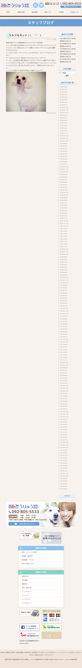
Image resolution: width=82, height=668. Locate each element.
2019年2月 (63, 303)
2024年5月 (63, 154)
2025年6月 (63, 120)
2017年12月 (64, 339)
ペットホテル (26, 599)
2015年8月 (63, 396)
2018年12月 (64, 308)
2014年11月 (64, 414)
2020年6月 (63, 264)
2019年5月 (63, 295)
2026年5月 (63, 94)
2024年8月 (63, 146)
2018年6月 (63, 324)
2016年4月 (63, 375)
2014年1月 (63, 440)
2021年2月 (63, 244)
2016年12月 (64, 362)
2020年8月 (63, 259)
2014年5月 (63, 429)
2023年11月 (64, 169)
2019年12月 (64, 277)
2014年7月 (63, 424)
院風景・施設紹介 (27, 556)
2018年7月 (63, 321)
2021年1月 (63, 246)
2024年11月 (64, 138)
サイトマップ (49, 655)
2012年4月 (63, 486)
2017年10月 (64, 342)
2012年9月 (63, 478)
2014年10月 (64, 416)
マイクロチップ (26, 603)
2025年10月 (64, 112)
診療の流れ (25, 576)
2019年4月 (63, 298)
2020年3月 (63, 272)
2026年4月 (63, 97)
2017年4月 (63, 355)
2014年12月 (64, 411)
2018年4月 (63, 329)
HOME (8, 12)
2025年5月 (63, 123)
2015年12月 (64, 386)
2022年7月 (63, 203)
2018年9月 (63, 316)
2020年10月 (64, 254)
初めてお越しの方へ (28, 563)
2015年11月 (64, 388)
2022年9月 (63, 197)
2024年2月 (63, 161)
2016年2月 (63, 380)
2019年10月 (64, 282)
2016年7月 (63, 370)
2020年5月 (63, 267)
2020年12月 (64, 249)
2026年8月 (63, 87)
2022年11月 (64, 192)
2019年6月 (63, 293)
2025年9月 (63, 115)
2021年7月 (63, 233)
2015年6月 (63, 401)
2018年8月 (63, 318)
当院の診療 (35, 12)
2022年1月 (63, 218)
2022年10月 (64, 195)
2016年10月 (64, 365)
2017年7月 (63, 347)
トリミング (25, 595)
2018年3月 (63, 331)
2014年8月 (63, 422)
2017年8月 (63, 344)
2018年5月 (63, 326)
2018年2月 (63, 334)
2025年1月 (63, 133)
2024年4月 (63, 156)
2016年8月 (63, 367)
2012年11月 (64, 473)
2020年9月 (63, 257)
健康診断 (24, 584)
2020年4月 (63, 270)
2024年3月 (63, 159)
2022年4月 (63, 210)
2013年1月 (63, 470)
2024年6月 (63, 151)
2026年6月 (63, 92)
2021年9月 (63, 228)
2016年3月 (63, 378)
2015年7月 (63, 398)
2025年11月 (64, 110)
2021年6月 (63, 236)
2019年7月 (63, 290)
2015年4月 (63, 406)
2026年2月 (63, 102)
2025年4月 (63, 125)
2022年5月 (63, 208)
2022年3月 (63, 213)
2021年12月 (64, 221)
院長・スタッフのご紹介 (29, 552)
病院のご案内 (10, 652)
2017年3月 (63, 357)
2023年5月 (63, 182)
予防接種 (24, 580)
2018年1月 (63, 337)
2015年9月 (63, 393)
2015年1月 (63, 409)
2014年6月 (63, 427)
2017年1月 (63, 360)
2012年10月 (64, 476)
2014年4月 (63, 432)
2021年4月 (63, 241)
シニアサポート (27, 591)
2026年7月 (63, 89)
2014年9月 (63, 419)
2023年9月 (63, 174)
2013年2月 (63, 468)
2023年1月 (63, 190)
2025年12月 (64, 107)
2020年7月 (63, 262)
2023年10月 (64, 172)
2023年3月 (63, 185)
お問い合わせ (39, 655)
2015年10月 (64, 391)
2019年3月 (63, 300)
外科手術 (27, 652)
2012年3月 (63, 489)
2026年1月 (63, 105)
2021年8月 (63, 231)
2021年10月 (64, 226)
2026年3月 (63, 99)
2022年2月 (63, 215)
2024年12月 (64, 136)
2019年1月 (63, 306)
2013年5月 (63, 460)
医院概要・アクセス (28, 560)
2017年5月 (63, 352)
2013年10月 (64, 447)
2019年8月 (63, 288)
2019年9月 (63, 285)
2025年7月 (63, 117)
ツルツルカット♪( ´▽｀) (25, 35)
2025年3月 (63, 128)
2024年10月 (64, 141)
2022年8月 (63, 200)
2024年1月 (63, 164)
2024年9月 (63, 143)
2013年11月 (64, 445)
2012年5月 (63, 483)
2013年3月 (63, 465)
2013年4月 (63, 463)
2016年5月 (63, 373)
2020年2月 (63, 275)
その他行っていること (38, 652)
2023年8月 (63, 177)
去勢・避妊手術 (27, 587)
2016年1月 (63, 383)
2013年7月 (63, 455)
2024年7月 (63, 148)
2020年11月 (64, 251)
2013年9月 (63, 450)
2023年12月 (64, 166)
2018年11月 (64, 311)
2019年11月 (64, 280)
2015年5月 (63, 404)
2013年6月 (63, 458)
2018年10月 (64, 313)
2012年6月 (63, 481)
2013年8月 (63, 452)
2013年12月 (64, 442)
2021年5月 (63, 239)
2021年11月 (64, 223)
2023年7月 (63, 179)
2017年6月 (63, 349)
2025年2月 (63, 130)
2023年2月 (63, 187)
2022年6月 (63, 205)
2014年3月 (63, 435)
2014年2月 (63, 437)
